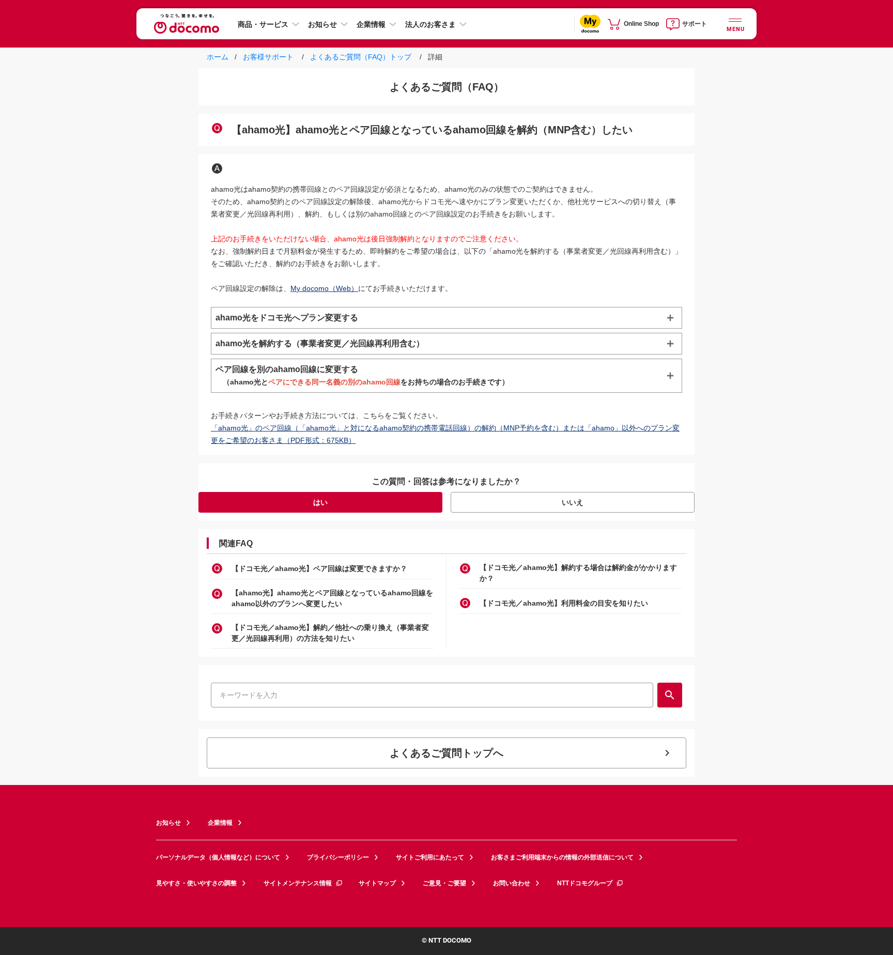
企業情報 (371, 24)
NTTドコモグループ (584, 883)
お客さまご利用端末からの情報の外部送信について (562, 857)
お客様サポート (267, 57)
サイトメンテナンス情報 (298, 883)
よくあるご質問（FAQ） (447, 87)
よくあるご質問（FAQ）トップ (360, 57)
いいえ (572, 502)
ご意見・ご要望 (444, 883)
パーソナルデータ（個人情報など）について (218, 857)
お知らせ (322, 24)
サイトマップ (377, 883)
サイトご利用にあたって (430, 857)
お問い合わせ (511, 883)
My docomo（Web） (324, 288)
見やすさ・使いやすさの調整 (196, 883)
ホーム (218, 57)
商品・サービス (263, 24)
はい (320, 502)
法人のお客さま (430, 24)
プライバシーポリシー (338, 857)
